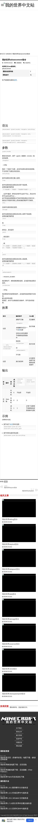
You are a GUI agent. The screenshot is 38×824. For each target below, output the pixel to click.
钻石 (11, 424)
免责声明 (19, 739)
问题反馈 (19, 742)
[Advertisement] (19, 31)
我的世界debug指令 (10, 519)
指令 (6, 481)
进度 (15, 80)
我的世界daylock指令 (10, 486)
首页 (3, 54)
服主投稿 (19, 735)
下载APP (30, 820)
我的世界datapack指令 (11, 569)
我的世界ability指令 (28, 490)
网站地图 (19, 746)
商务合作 (19, 731)
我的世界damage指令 (10, 619)
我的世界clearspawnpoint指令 (13, 694)
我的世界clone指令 (9, 669)
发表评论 (27, 63)
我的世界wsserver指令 (11, 644)
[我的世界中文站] (19, 4)
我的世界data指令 (9, 594)
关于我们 (19, 728)
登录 (25, 707)
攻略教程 (9, 54)
